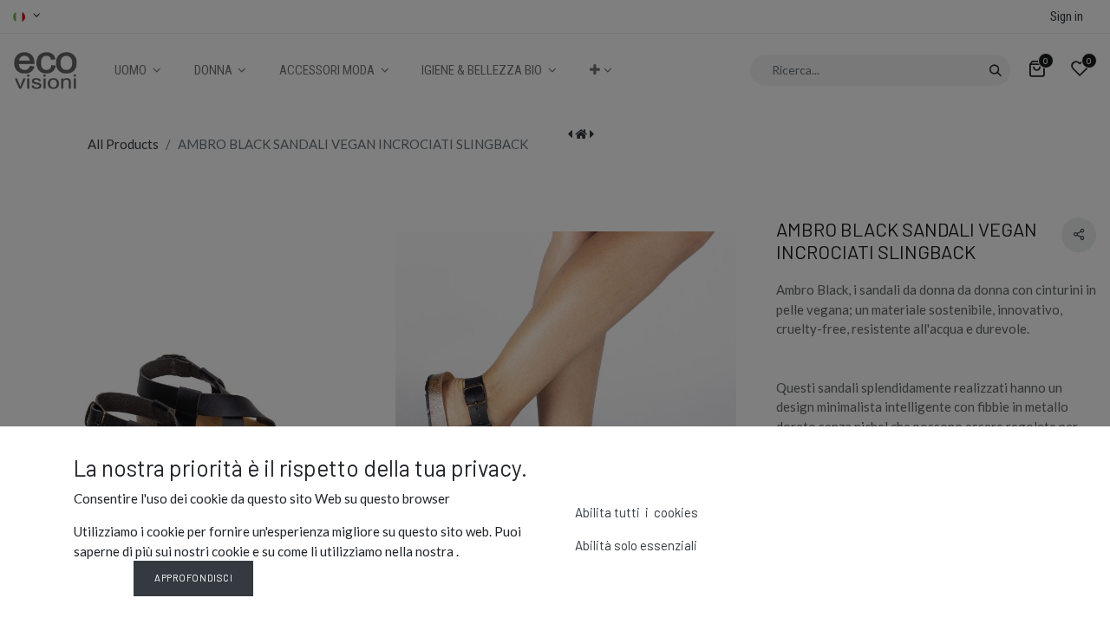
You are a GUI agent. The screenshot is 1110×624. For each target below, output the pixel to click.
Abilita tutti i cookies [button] (636, 512)
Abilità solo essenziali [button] (636, 545)
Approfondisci (193, 577)
